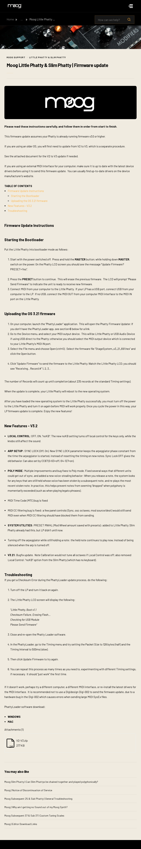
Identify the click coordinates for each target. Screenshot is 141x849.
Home (10, 19)
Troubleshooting (17, 210)
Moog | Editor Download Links (20, 824)
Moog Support (16, 57)
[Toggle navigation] (130, 6)
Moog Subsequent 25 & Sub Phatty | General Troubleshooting (38, 798)
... (22, 19)
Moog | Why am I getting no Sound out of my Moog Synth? (36, 807)
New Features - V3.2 (20, 205)
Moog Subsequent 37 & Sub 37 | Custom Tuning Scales (34, 815)
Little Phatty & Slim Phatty (47, 57)
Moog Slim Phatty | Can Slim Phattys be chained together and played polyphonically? (51, 781)
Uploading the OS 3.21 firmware (29, 200)
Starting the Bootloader (25, 195)
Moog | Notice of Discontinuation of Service (28, 790)
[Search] (129, 20)
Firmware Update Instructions (26, 191)
